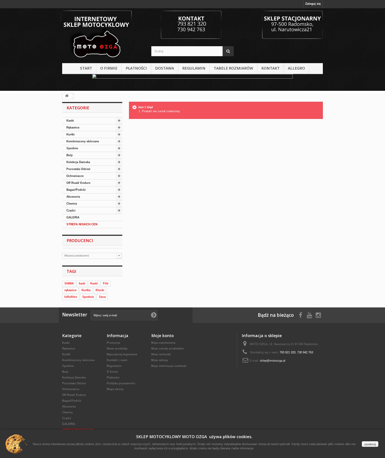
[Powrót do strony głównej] (67, 96)
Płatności (136, 68)
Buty (69, 155)
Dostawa (164, 68)
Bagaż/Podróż (76, 189)
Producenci (80, 240)
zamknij (370, 444)
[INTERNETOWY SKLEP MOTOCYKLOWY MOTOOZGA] (103, 35)
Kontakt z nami (117, 360)
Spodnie (72, 148)
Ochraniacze (75, 176)
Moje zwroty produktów (167, 348)
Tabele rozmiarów (233, 68)
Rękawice (72, 127)
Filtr (106, 283)
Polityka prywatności (121, 383)
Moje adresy (159, 360)
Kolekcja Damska (78, 162)
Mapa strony (115, 389)
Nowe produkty (117, 348)
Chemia (71, 203)
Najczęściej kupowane (122, 354)
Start (86, 68)
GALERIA (72, 217)
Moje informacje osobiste (168, 366)
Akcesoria (73, 196)
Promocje (113, 342)
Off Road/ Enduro (78, 182)
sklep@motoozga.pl (272, 360)
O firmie (108, 68)
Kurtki (70, 134)
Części (71, 210)
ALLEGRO (296, 68)
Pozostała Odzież (78, 169)
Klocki (100, 290)
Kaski (70, 120)
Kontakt (270, 68)
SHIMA (69, 283)
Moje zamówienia (163, 342)
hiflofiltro (70, 296)
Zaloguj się (313, 3)
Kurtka (86, 290)
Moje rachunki (161, 354)
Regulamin (193, 68)
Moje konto (162, 335)
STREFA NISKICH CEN (81, 224)
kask (82, 283)
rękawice (70, 290)
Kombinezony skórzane (82, 141)
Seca (102, 296)
